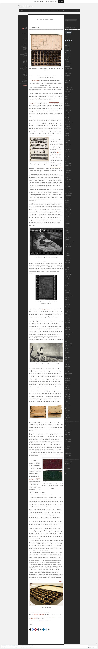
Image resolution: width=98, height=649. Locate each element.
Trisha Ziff (25, 80)
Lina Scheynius (67, 278)
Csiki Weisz (25, 49)
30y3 (66, 425)
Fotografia (25, 55)
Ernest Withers (67, 151)
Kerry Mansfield (67, 265)
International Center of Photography (56, 167)
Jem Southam (67, 221)
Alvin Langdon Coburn (68, 68)
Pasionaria (25, 75)
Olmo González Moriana (69, 332)
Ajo (65, 52)
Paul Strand (67, 341)
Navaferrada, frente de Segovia (39, 614)
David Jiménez (67, 126)
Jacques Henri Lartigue (69, 205)
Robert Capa (51, 102)
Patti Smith (67, 338)
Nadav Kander (67, 320)
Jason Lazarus (67, 214)
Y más (77, 10)
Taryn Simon (67, 399)
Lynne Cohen (67, 285)
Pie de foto (57, 10)
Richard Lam (67, 359)
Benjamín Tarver (24, 47)
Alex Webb (67, 61)
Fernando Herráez (68, 161)
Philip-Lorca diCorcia (68, 345)
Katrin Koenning (67, 262)
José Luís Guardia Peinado (69, 241)
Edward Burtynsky (68, 144)
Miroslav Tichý (67, 313)
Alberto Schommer (68, 57)
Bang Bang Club (67, 91)
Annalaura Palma (68, 78)
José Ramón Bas (68, 246)
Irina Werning (67, 200)
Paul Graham (67, 339)
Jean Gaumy (67, 218)
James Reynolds (68, 209)
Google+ (66, 473)
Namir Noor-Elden (68, 322)
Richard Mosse (67, 362)
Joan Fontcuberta (68, 228)
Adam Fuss (67, 47)
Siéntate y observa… (25, 6)
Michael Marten (67, 308)
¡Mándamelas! (68, 32)
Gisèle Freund (67, 174)
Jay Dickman (67, 216)
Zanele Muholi (67, 417)
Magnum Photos (67, 468)
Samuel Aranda (67, 378)
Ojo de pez (67, 444)
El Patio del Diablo (68, 434)
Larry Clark (67, 271)
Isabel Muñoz (67, 202)
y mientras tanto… (68, 457)
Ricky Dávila (67, 364)
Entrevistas (41, 10)
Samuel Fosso (67, 380)
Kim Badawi (67, 267)
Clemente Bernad (68, 117)
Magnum (25, 73)
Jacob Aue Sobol (68, 204)
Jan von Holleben (68, 211)
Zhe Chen (66, 419)
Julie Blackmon (67, 260)
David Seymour (32, 103)
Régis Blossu (67, 352)
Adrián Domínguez (68, 50)
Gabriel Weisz (25, 61)
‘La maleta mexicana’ (35, 80)
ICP (26, 67)
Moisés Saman (67, 315)
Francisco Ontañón (68, 163)
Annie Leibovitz (67, 80)
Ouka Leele (67, 336)
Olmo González (67, 446)
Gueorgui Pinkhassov (68, 179)
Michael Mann (25, 74)
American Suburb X (68, 463)
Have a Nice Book (68, 441)
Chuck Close (67, 114)
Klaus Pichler (67, 269)
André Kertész (67, 71)
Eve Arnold (67, 156)
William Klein (67, 412)
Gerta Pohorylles (24, 63)
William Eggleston (68, 410)
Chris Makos (67, 112)
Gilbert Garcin (67, 172)
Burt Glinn (66, 103)
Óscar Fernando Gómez (69, 89)
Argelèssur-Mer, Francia (50, 616)
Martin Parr (67, 299)
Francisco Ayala (24, 59)
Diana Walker (67, 135)
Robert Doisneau (68, 369)
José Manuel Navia (68, 244)
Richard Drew (67, 357)
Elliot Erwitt (67, 145)
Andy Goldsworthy (68, 75)
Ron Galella (67, 375)
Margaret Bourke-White (69, 295)
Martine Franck (67, 302)
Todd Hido (66, 401)
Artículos (28, 10)
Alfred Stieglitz (67, 66)
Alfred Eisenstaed (68, 64)
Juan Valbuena (67, 255)
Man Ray (66, 288)
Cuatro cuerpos (67, 432)
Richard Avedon (67, 355)
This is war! (31, 482)
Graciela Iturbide (67, 175)
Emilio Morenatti (67, 147)
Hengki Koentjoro (68, 191)
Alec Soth (66, 59)
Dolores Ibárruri (24, 53)
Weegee (66, 408)
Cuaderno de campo (68, 430)
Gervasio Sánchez (68, 170)
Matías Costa (67, 306)
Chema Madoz (67, 108)
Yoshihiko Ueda (67, 415)
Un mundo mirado (68, 455)
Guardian (66, 466)
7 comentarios (24, 85)
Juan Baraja (67, 253)
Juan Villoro (25, 70)
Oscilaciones (67, 448)
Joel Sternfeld (67, 235)
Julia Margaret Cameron (69, 258)
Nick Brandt (67, 325)
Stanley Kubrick (67, 389)
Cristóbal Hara (67, 121)
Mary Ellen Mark (67, 304)
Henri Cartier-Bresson (45, 309)
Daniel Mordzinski (68, 124)
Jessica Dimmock (68, 223)
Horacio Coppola (68, 195)
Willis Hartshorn (24, 81)
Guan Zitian (67, 177)
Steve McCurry (67, 394)
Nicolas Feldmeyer (68, 327)
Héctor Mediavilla (68, 188)
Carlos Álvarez (67, 105)
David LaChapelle (68, 128)
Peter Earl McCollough (68, 343)
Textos (64, 10)
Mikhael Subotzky (68, 311)
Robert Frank (67, 371)
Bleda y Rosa (67, 96)
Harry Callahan (67, 186)
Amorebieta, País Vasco (39, 620)
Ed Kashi (66, 142)
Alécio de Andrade (68, 54)
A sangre (66, 427)
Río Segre (36, 616)
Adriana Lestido (67, 48)
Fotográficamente (68, 439)
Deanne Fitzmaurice (68, 131)
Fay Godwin (67, 158)
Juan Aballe (67, 251)
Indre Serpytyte (67, 198)
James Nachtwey (68, 207)
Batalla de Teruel (33, 618)
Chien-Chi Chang (68, 110)
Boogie (66, 98)
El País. (60, 581)
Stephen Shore (67, 392)
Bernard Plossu (67, 94)
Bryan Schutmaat (68, 101)
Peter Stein (25, 76)
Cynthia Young (24, 50)
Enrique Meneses (68, 149)
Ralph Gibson (67, 348)
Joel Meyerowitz (67, 234)
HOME (22, 10)
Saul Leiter (67, 382)
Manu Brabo (67, 292)
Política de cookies (35, 646)
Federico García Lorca (23, 54)
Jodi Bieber (67, 232)
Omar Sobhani (67, 334)
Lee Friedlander (67, 276)
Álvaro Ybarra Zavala (68, 87)
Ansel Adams (67, 82)
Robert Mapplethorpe (68, 373)
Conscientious (67, 465)
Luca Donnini (67, 281)
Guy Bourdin (67, 181)
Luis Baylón (67, 283)
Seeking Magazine (68, 453)
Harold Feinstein (67, 184)
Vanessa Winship (68, 405)
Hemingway (25, 66)
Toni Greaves (67, 403)
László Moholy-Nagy (68, 274)
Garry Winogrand (68, 165)
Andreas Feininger (68, 73)
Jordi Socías (67, 239)
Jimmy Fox (67, 225)
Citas (35, 10)
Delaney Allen (67, 133)
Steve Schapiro (67, 396)
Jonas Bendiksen (68, 237)
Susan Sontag (67, 398)
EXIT (66, 437)
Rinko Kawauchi (67, 366)
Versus (71, 10)
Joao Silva (66, 230)
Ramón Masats (67, 350)
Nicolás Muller (67, 329)
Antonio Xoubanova (68, 84)
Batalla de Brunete (24, 46)
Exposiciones (49, 10)
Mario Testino (67, 297)
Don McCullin (67, 138)
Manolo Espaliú (67, 290)
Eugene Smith (67, 154)
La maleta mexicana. (34, 27)
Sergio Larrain (67, 385)
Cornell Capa (58, 152)
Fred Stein (25, 60)
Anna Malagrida (67, 77)
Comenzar (61, 1)
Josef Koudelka (67, 248)
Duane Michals (67, 140)
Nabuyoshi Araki (67, 318)
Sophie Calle (67, 387)
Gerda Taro (56, 102)
